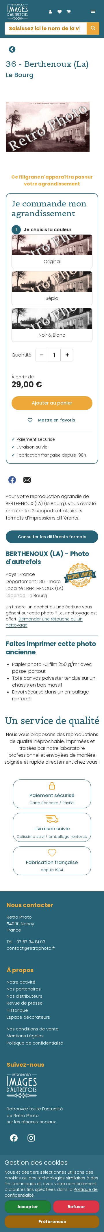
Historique (17, 1010)
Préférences (52, 1222)
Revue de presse (25, 1003)
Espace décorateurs (28, 1017)
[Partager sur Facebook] (12, 480)
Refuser (76, 1207)
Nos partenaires (24, 989)
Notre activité (21, 982)
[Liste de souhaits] (59, 11)
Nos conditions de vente (33, 1029)
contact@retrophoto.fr (31, 948)
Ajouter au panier (52, 403)
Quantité (21, 355)
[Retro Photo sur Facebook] (14, 1138)
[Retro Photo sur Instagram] (31, 1138)
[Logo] (16, 11)
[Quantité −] (41, 355)
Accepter (27, 1207)
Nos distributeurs (24, 996)
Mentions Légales (25, 1036)
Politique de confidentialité (35, 1043)
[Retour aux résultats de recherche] (12, 49)
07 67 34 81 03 (30, 942)
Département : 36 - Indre (33, 581)
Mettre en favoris (51, 420)
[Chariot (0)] (68, 11)
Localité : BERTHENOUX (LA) (34, 588)
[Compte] (50, 11)
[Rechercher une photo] (93, 28)
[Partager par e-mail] (27, 480)
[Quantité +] (67, 355)
